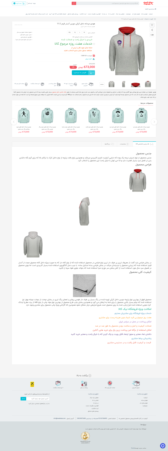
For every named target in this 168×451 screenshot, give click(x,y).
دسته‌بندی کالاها (150, 9)
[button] (19, 3)
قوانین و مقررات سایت (94, 14)
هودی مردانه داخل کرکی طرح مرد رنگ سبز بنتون (141, 128)
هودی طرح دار (136, 14)
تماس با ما (111, 14)
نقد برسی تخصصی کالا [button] (143, 144)
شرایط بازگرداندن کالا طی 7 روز (57, 14)
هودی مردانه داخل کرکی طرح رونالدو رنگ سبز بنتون (24, 128)
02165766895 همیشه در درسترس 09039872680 (92, 418)
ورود (34, 3)
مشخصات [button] (123, 144)
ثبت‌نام (30, 3)
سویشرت (128, 14)
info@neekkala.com (60, 418)
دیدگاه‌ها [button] (107, 144)
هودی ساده (144, 14)
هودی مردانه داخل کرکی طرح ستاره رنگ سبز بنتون (71, 128)
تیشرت (151, 14)
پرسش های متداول (73, 14)
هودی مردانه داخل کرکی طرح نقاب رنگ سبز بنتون (94, 128)
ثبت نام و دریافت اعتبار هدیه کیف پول (37, 14)
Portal (133, 448)
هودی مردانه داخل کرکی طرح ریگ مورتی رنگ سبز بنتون (47, 128)
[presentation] (102, 84)
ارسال (23, 399)
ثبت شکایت (83, 14)
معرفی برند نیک (120, 14)
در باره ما (104, 14)
